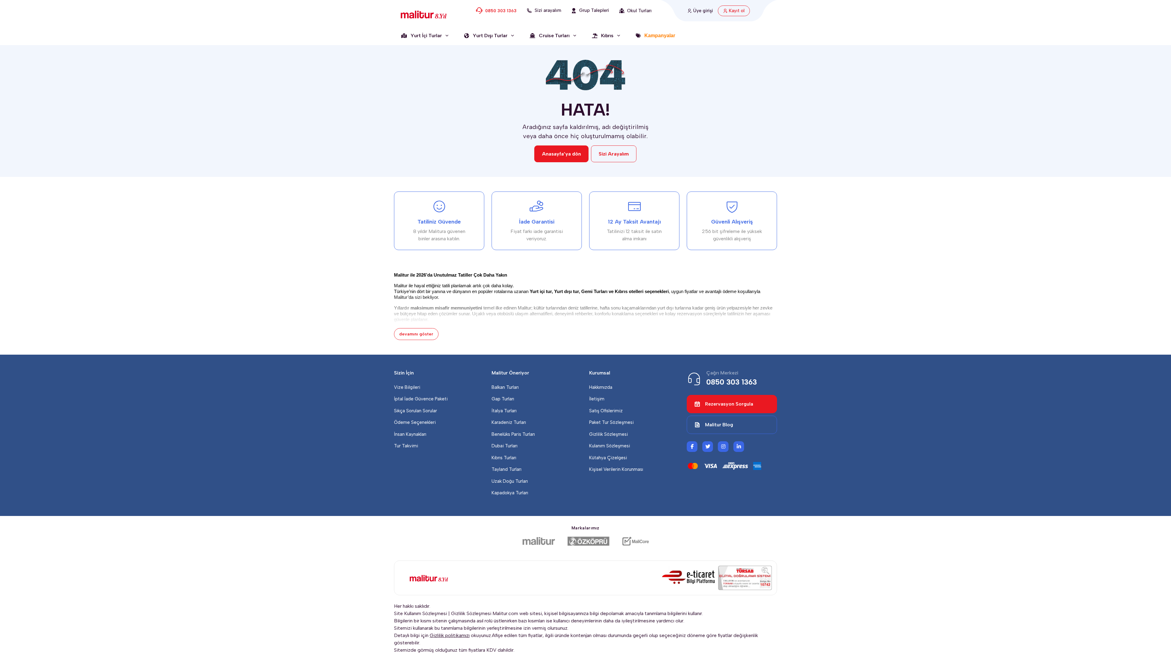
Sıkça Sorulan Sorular (415, 411)
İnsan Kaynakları (410, 434)
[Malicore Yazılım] (635, 541)
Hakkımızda (600, 387)
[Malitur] (538, 541)
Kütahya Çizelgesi (608, 457)
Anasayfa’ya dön (561, 154)
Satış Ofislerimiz (606, 411)
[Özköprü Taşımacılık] (588, 541)
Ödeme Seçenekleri (415, 422)
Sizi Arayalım (614, 154)
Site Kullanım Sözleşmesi (420, 613)
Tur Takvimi (406, 446)
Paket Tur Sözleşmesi (611, 422)
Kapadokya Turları (510, 493)
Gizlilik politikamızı (450, 635)
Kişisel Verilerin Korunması (616, 469)
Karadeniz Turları (509, 422)
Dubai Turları (504, 446)
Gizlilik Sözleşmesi (608, 434)
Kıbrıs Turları (504, 457)
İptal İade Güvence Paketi (421, 399)
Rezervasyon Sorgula (729, 404)
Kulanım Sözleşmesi (609, 446)
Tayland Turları (506, 469)
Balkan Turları (505, 387)
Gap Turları (503, 399)
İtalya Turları (504, 411)
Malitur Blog (719, 425)
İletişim (596, 399)
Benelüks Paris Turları (513, 434)
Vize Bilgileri (407, 387)
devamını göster (416, 334)
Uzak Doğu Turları (510, 481)
